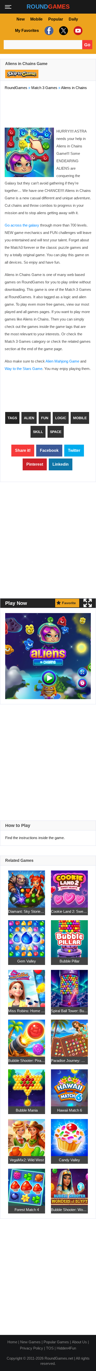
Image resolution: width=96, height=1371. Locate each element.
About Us (79, 1342)
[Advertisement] (48, 107)
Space (55, 432)
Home (12, 1342)
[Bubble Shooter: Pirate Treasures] (26, 1035)
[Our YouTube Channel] (77, 30)
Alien (29, 418)
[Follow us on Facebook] (48, 30)
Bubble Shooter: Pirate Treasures (26, 1060)
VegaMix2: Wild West (27, 1160)
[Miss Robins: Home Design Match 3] (26, 985)
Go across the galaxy (22, 225)
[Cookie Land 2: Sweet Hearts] (69, 886)
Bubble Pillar (70, 961)
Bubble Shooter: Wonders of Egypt (69, 1210)
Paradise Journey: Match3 (69, 1060)
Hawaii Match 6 (69, 1110)
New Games (30, 1342)
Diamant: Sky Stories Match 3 (26, 911)
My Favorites (27, 30)
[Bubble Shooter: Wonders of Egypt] (69, 1184)
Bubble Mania (27, 1110)
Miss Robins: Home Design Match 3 (26, 1011)
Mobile (36, 19)
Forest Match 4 (27, 1210)
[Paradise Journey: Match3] (69, 1035)
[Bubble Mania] (26, 1085)
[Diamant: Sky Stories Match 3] (26, 886)
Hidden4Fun (66, 1348)
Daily (73, 19)
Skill (38, 432)
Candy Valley (69, 1160)
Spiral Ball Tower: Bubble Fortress (69, 1011)
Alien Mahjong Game (62, 361)
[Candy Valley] (69, 1135)
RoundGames (16, 88)
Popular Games (56, 1342)
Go (87, 44)
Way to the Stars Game (23, 368)
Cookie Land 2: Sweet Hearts (69, 911)
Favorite (69, 603)
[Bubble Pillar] (69, 936)
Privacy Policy (31, 1348)
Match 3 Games (44, 88)
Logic (60, 418)
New (20, 19)
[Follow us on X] (63, 30)
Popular (55, 19)
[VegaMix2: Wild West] (26, 1135)
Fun (44, 418)
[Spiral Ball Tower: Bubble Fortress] (69, 985)
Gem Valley (26, 961)
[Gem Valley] (26, 936)
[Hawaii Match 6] (69, 1085)
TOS (50, 1348)
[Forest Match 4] (26, 1184)
